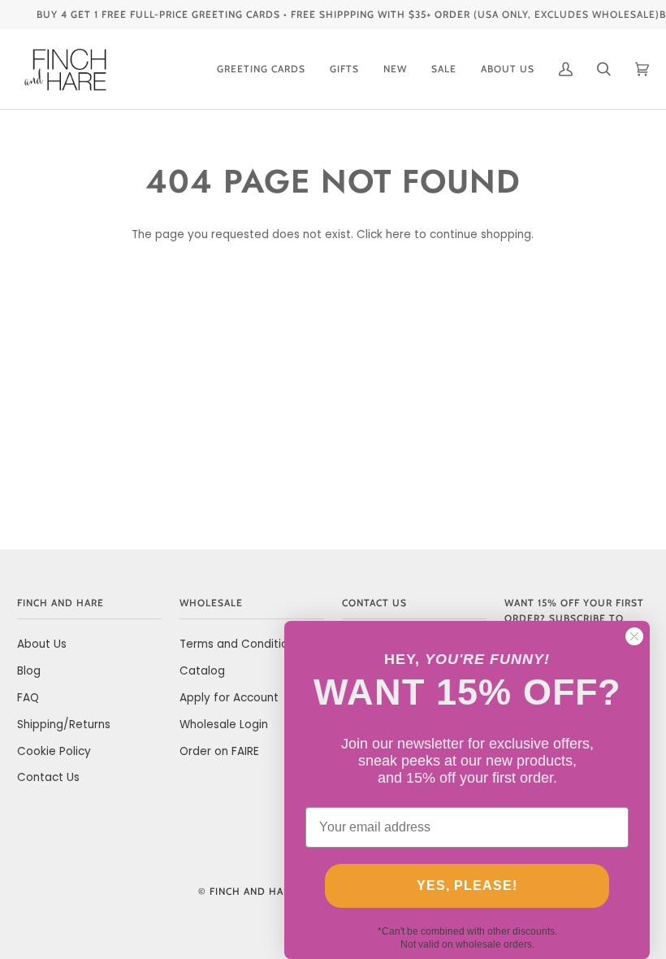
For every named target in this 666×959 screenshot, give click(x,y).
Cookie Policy (54, 751)
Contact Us (48, 777)
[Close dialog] (634, 636)
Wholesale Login (223, 724)
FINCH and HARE (253, 891)
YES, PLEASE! (467, 885)
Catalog (202, 671)
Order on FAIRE (219, 751)
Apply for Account (229, 697)
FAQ (28, 697)
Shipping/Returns (63, 724)
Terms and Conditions (240, 644)
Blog (29, 671)
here (398, 234)
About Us (42, 644)
